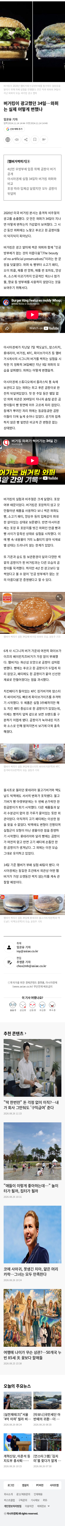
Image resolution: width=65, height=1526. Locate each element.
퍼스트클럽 (9, 1500)
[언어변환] (8, 139)
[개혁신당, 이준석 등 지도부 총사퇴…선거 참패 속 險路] (18, 1442)
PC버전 (39, 1485)
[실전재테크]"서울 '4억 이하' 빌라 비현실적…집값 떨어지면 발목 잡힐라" (17, 1416)
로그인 (11, 1485)
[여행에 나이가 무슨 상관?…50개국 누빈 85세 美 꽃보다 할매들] (32, 1318)
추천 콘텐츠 (13, 1033)
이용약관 (29, 1506)
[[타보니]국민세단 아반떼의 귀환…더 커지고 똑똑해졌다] (47, 1400)
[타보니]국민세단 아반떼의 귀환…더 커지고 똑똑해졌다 (46, 1416)
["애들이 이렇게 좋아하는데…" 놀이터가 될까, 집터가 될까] (32, 1151)
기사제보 (35, 1500)
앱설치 (25, 1485)
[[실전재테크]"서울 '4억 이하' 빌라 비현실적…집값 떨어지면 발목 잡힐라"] (18, 1400)
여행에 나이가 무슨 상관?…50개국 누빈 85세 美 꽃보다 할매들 (32, 1355)
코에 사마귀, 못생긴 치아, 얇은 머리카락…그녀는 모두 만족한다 (31, 1271)
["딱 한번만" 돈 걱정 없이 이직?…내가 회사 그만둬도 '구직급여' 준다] (32, 1068)
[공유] (26, 139)
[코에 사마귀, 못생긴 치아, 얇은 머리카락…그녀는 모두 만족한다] (32, 1234)
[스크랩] (35, 139)
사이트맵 (54, 1485)
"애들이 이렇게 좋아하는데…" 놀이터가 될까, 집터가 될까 (31, 1188)
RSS (45, 1500)
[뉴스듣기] (17, 139)
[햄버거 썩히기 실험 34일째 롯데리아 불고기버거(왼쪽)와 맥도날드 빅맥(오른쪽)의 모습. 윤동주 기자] (32, 904)
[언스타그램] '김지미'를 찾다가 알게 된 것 (47, 1458)
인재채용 (38, 1494)
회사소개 (8, 1494)
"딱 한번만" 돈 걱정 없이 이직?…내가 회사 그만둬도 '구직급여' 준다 (31, 1105)
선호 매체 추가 (16, 129)
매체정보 (41, 1506)
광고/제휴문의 (23, 1494)
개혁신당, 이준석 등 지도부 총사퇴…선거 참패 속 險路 (17, 1458)
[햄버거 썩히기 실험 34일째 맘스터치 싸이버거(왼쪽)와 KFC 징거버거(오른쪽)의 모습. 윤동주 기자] (32, 754)
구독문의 (22, 1500)
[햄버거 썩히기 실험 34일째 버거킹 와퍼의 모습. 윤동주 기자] (32, 613)
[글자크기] (44, 139)
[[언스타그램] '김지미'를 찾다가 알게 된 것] (47, 1442)
